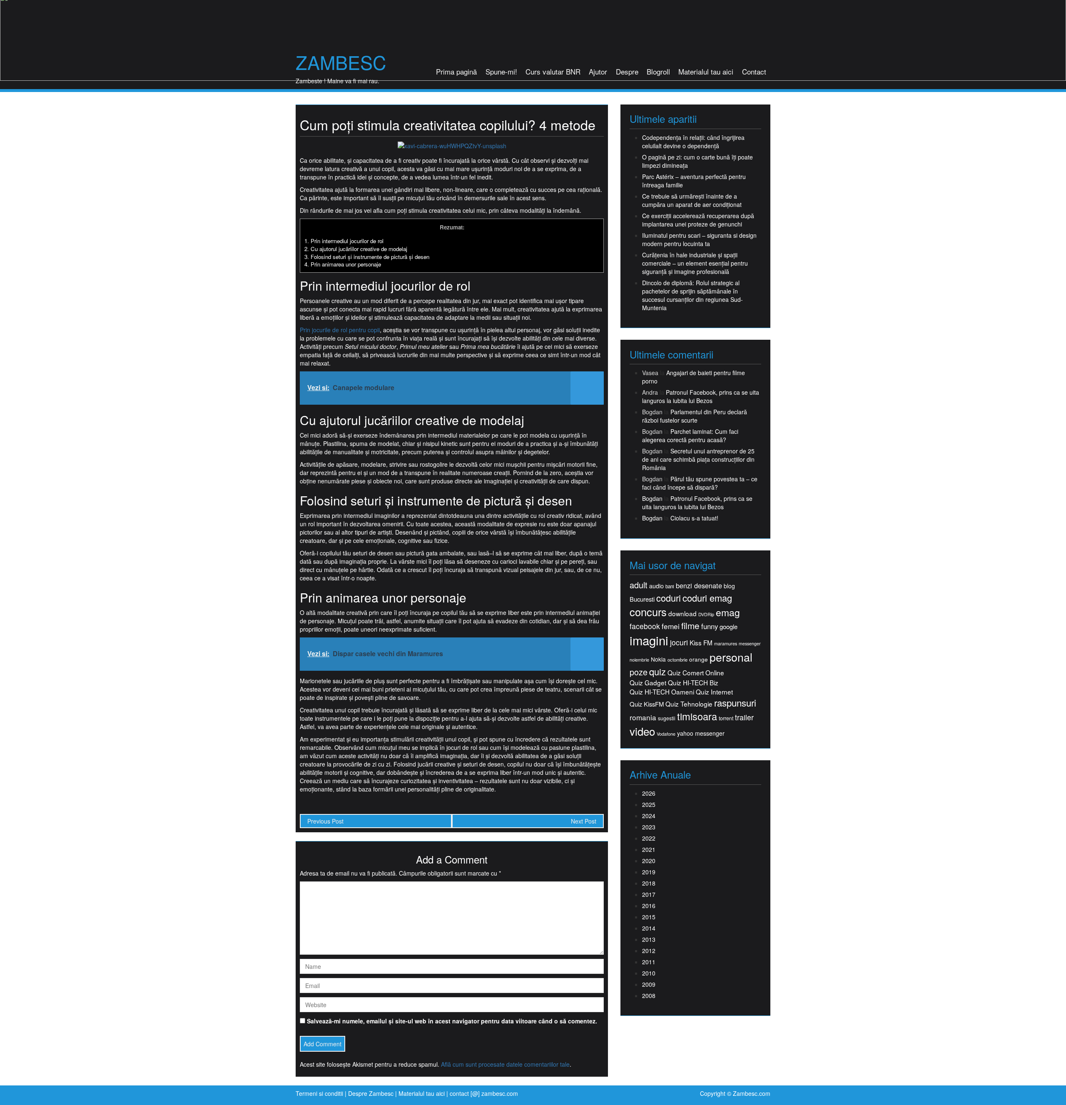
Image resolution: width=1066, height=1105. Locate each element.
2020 (648, 860)
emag (728, 612)
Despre (627, 71)
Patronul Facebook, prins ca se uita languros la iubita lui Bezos (700, 396)
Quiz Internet (714, 691)
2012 (648, 950)
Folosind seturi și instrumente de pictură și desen (366, 257)
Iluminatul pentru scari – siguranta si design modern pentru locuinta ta (699, 239)
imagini (649, 640)
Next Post (583, 821)
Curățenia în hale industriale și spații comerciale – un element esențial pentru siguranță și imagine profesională (695, 263)
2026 (648, 793)
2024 (648, 815)
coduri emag (707, 597)
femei (671, 626)
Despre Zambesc (371, 1093)
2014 (648, 928)
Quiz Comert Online (695, 672)
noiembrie (639, 660)
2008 (648, 995)
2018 (648, 883)
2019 (648, 872)
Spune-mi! (501, 71)
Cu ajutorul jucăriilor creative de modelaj (355, 249)
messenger (750, 643)
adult (639, 585)
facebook (645, 626)
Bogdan (652, 498)
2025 (648, 804)
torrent (726, 718)
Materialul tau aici (705, 71)
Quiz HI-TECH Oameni (662, 691)
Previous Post (325, 821)
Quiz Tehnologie (688, 703)
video (642, 731)
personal (731, 657)
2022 (648, 838)
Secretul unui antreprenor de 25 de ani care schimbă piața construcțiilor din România (698, 459)
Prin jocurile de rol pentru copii (340, 330)
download (682, 613)
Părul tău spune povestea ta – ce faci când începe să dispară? (699, 483)
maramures (725, 643)
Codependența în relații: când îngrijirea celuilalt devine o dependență (693, 141)
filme (690, 626)
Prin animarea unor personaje (342, 264)
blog (729, 586)
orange (698, 659)
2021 (648, 849)
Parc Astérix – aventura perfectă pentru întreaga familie (694, 180)
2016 (648, 905)
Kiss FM (701, 642)
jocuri (679, 642)
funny (709, 626)
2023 (648, 827)
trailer (744, 717)
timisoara (697, 716)
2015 (648, 917)
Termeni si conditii (319, 1093)
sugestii (666, 718)
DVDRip (706, 614)
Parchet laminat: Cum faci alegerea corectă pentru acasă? (690, 435)
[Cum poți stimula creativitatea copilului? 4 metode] (452, 145)
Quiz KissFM (647, 703)
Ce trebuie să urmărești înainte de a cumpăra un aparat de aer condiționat (692, 200)
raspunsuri (735, 702)
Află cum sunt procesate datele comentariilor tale (505, 1064)
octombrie (677, 660)
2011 (648, 962)
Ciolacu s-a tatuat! (694, 518)
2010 (648, 973)
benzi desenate (699, 585)
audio (656, 586)
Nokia (658, 659)
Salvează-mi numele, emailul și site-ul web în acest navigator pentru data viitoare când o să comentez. (452, 1021)
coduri (668, 597)
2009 (648, 984)
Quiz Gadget (648, 682)
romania (643, 717)
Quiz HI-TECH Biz (693, 682)
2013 (648, 939)
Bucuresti (642, 599)
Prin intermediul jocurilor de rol (344, 241)
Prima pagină (456, 71)
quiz (657, 671)
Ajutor (598, 71)
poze (639, 672)
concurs (648, 611)
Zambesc (341, 62)
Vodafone (666, 734)
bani (669, 586)
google (728, 626)
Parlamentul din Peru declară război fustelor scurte (694, 416)
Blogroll (658, 71)
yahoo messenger (701, 733)
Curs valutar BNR (553, 71)
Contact (754, 71)
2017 (648, 894)
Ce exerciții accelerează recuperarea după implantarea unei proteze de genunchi (698, 220)
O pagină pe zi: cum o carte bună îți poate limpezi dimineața (697, 161)
